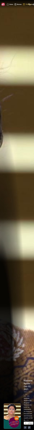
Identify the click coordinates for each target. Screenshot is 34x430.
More (27, 420)
